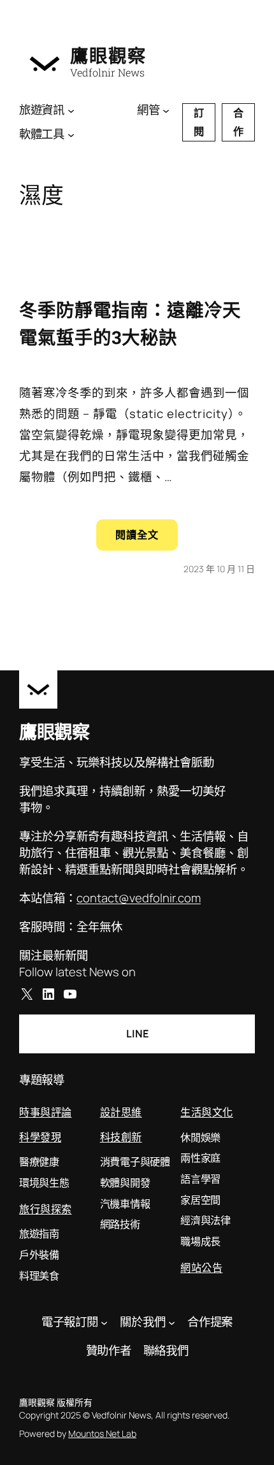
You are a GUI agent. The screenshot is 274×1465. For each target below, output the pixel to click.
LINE (137, 1034)
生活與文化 (206, 1111)
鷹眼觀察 (108, 55)
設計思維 (121, 1111)
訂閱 (199, 122)
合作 (238, 122)
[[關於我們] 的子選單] (171, 1321)
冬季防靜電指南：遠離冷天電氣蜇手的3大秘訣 (130, 323)
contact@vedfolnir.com (138, 898)
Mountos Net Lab (102, 1433)
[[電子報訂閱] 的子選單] (104, 1321)
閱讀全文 (146, 539)
